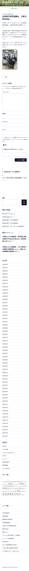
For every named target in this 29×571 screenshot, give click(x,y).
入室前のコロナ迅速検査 (9, 236)
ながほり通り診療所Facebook (10, 548)
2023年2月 (5, 369)
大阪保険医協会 (6, 522)
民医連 (18, 481)
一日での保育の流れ (7, 481)
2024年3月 (5, 337)
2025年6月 (5, 305)
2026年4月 (5, 277)
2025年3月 (5, 315)
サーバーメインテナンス (15, 488)
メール (4, 121)
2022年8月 (5, 382)
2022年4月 (5, 394)
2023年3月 (5, 366)
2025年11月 (5, 290)
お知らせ (4, 446)
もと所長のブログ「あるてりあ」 (11, 551)
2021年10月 (5, 414)
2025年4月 (5, 312)
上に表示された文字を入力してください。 (13, 149)
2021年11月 (5, 410)
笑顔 (18, 491)
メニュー (15, 8)
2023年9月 (5, 347)
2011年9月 (5, 436)
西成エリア (5, 532)
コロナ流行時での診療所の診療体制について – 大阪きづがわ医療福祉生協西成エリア (14, 249)
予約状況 (14, 481)
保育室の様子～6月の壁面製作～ (10, 220)
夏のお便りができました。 (9, 213)
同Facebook (5, 529)
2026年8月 (5, 264)
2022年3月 (5, 398)
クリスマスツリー (11, 494)
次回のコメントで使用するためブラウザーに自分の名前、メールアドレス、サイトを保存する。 (14, 139)
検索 (3, 198)
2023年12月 (5, 344)
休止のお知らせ (18, 485)
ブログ (22, 494)
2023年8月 (5, 350)
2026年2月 (5, 280)
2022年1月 (5, 404)
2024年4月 (5, 334)
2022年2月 (5, 401)
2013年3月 (5, 420)
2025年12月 (5, 286)
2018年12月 (5, 417)
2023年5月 (5, 359)
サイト (4, 129)
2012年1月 (5, 429)
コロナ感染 (24, 486)
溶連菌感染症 (11, 486)
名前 (4, 113)
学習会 (21, 483)
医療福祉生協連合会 (7, 519)
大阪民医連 (5, 516)
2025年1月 (5, 321)
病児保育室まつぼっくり (12, 2)
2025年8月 (5, 299)
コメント (5, 92)
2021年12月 (5, 407)
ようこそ (4, 459)
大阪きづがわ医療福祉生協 (9, 525)
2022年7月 (5, 385)
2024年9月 (5, 325)
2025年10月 (5, 293)
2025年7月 (5, 302)
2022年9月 (5, 379)
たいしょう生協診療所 (8, 538)
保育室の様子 (5, 462)
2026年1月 (5, 283)
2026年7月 (5, 267)
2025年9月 (5, 296)
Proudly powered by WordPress (10, 567)
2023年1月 (5, 372)
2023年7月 (5, 353)
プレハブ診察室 (13, 491)
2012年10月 (5, 426)
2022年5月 (5, 391)
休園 (22, 481)
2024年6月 (5, 331)
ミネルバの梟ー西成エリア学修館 (11, 535)
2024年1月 (5, 340)
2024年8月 (5, 328)
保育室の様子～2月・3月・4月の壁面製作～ (13, 226)
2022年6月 (5, 388)
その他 (4, 455)
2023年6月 (5, 356)
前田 (12, 14)
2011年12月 (5, 433)
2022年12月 (5, 375)
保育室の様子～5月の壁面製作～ (10, 223)
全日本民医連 (5, 513)
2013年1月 (5, 423)
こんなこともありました (8, 452)
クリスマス (23, 491)
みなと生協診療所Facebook (9, 544)
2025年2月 (5, 318)
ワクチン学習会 (16, 483)
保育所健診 (5, 465)
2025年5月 (5, 309)
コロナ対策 (5, 449)
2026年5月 (5, 274)
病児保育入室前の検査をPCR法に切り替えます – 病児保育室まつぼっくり (14, 239)
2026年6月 (5, 271)
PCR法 (4, 488)
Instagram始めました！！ (9, 216)
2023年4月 (5, 363)
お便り (10, 483)
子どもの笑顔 (5, 468)
